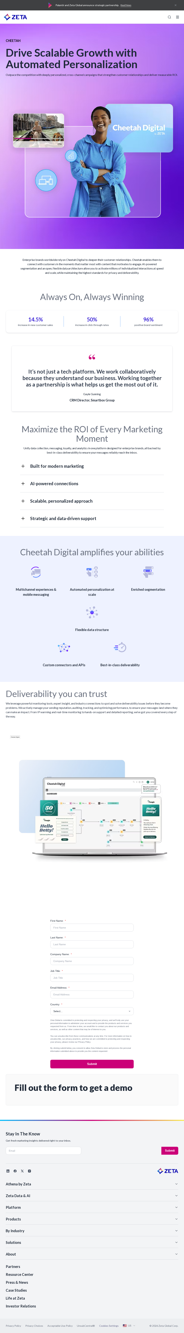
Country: (56, 1004)
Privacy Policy (84, 1042)
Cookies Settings (109, 1325)
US (129, 1325)
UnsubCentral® (86, 1325)
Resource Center (19, 1274)
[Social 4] (29, 1171)
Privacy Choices (34, 1325)
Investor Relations (21, 1306)
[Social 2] (15, 1171)
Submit (92, 1064)
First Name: (58, 920)
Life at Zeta (15, 1298)
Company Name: (61, 954)
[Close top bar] (175, 5)
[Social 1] (8, 1171)
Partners (13, 1266)
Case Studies (16, 1290)
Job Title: (56, 971)
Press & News (17, 1282)
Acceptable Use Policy (60, 1325)
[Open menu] (177, 17)
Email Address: (59, 987)
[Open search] (169, 17)
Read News (126, 5)
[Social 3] (22, 1171)
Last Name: (58, 937)
